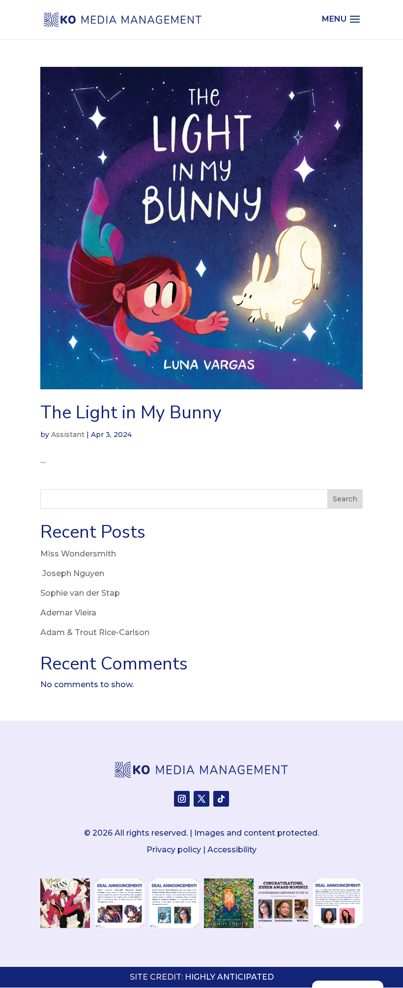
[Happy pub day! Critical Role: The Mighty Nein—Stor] (229, 903)
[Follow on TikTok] (221, 799)
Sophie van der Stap (80, 593)
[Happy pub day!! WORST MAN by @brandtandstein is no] (65, 903)
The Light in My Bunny (131, 413)
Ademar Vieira (68, 612)
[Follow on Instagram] (182, 799)
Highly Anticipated (229, 977)
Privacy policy (173, 849)
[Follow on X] (201, 799)
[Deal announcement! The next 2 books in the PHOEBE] (174, 903)
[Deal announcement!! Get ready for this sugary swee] (338, 903)
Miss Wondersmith (78, 553)
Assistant (68, 434)
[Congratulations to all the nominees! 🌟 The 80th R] (283, 903)
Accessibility (232, 849)
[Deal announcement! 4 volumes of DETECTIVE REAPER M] (119, 903)
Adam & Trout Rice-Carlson (94, 632)
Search (345, 498)
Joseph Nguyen (72, 573)
